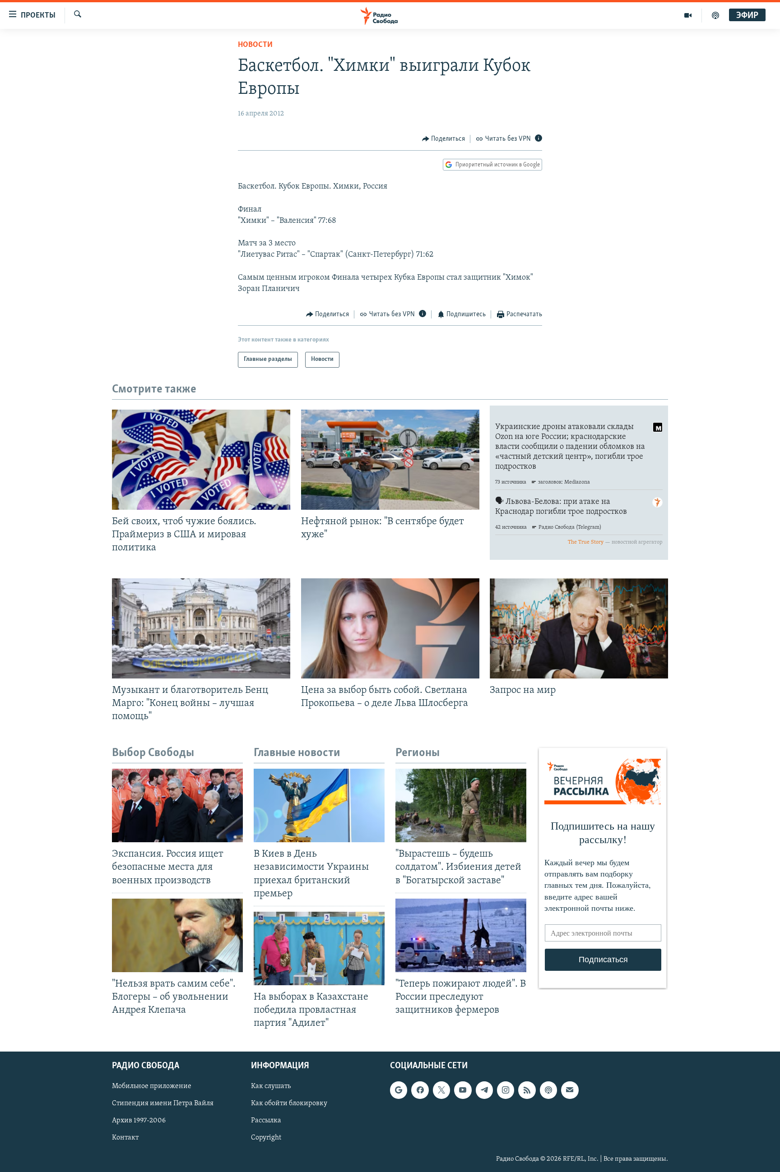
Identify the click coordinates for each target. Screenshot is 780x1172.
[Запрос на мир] (579, 628)
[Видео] (688, 15)
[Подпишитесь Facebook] (419, 1090)
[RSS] (526, 1090)
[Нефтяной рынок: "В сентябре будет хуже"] (390, 460)
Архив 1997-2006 (139, 1121)
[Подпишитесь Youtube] (462, 1090)
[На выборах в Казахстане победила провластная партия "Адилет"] (319, 948)
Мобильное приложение (151, 1086)
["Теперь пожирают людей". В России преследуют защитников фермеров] (460, 935)
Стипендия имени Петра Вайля (163, 1103)
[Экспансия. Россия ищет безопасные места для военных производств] (177, 805)
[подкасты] (715, 15)
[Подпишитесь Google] (398, 1090)
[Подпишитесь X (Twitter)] (441, 1090)
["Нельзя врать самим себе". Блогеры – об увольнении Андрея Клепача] (177, 935)
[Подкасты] (548, 1090)
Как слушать (271, 1086)
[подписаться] (569, 1090)
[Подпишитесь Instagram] (505, 1090)
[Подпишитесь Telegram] (484, 1090)
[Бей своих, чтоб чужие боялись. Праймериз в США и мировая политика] (201, 460)
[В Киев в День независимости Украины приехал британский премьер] (319, 805)
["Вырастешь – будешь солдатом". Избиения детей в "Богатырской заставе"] (460, 805)
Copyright (266, 1138)
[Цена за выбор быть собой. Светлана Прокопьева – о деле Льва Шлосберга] (390, 628)
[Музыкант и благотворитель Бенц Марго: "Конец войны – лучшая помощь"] (201, 628)
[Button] (443, 139)
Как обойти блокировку (289, 1103)
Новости (255, 45)
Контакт (125, 1138)
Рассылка (266, 1121)
